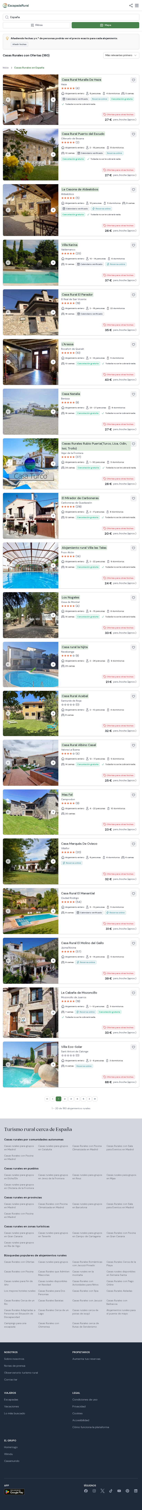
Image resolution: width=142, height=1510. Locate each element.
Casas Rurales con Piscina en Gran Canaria (121, 1234)
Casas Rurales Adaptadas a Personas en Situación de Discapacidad (19, 1314)
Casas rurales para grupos (53, 1261)
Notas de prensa (14, 1366)
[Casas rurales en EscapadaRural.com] (16, 5)
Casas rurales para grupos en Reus (87, 1176)
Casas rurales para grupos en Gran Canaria (19, 1234)
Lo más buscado (14, 1413)
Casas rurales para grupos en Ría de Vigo (19, 1244)
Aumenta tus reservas (86, 1359)
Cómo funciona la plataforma (90, 1427)
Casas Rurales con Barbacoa (116, 1302)
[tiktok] (111, 1492)
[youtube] (119, 1492)
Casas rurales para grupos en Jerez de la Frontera (53, 1176)
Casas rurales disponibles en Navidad (52, 1283)
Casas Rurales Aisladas (119, 1290)
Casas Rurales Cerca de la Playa (121, 1263)
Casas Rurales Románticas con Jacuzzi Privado (87, 1263)
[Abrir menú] (136, 5)
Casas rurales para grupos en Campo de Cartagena (87, 1234)
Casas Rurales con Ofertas (19, 1261)
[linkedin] (136, 1492)
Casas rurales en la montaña (83, 1273)
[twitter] (102, 1492)
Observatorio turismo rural (21, 1372)
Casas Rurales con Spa (85, 1290)
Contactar (10, 1379)
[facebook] (86, 1492)
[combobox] (71, 17)
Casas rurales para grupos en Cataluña (53, 1147)
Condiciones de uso (84, 1399)
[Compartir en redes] (130, 5)
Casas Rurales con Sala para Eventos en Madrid (120, 1147)
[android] (14, 1492)
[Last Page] (94, 1098)
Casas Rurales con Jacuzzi (87, 1300)
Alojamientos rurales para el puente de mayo (121, 1312)
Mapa (108, 25)
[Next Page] (89, 1098)
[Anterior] (8, 99)
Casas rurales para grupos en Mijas (121, 1176)
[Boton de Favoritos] (133, 80)
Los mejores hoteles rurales (20, 1290)
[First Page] (47, 1098)
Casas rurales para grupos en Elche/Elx (19, 1176)
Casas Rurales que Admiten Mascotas (53, 1273)
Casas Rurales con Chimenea (48, 1325)
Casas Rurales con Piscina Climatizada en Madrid (87, 1147)
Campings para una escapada (15, 1325)
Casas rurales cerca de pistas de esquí (85, 1312)
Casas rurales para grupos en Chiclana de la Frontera (19, 1186)
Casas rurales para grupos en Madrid (19, 1147)
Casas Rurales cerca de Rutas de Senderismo (85, 1325)
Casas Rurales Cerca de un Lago (53, 1312)
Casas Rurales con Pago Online (120, 1283)
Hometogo (11, 1447)
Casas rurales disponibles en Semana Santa (120, 1273)
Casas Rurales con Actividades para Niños (85, 1283)
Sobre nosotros (14, 1359)
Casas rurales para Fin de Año (18, 1283)
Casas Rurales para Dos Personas (51, 1292)
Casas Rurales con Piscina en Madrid (18, 1157)
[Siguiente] (53, 99)
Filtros (39, 25)
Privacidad (79, 1406)
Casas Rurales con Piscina (18, 1271)
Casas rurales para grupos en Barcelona (87, 1205)
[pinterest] (127, 1492)
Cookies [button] (77, 1413)
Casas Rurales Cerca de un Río (19, 1302)
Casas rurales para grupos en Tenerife (53, 1234)
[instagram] (94, 1492)
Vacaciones (11, 1406)
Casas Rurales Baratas (50, 1300)
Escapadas (11, 1399)
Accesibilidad (80, 1420)
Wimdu (8, 1454)
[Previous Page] (52, 1098)
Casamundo (11, 1461)
